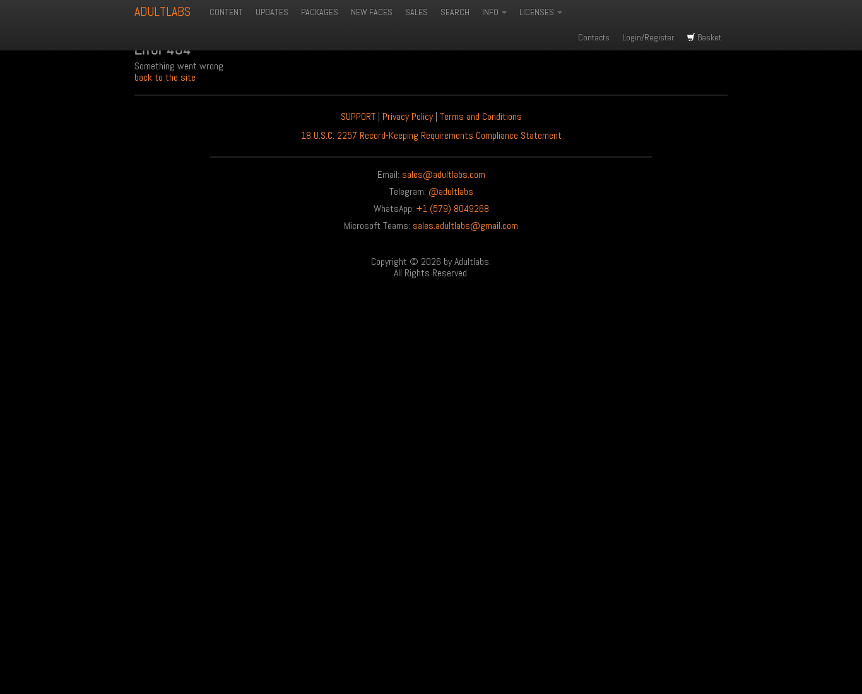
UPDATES (272, 12)
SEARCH (454, 12)
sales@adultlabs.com (443, 174)
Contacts (594, 37)
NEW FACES (372, 12)
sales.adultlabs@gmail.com (465, 225)
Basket (708, 37)
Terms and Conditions (481, 116)
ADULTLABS (162, 11)
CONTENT (226, 12)
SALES (416, 12)
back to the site (165, 77)
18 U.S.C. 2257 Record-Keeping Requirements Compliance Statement (431, 135)
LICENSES (537, 12)
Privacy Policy (407, 116)
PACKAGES (319, 12)
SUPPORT (358, 116)
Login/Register (648, 37)
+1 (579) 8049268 (452, 208)
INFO (491, 12)
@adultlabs (450, 191)
